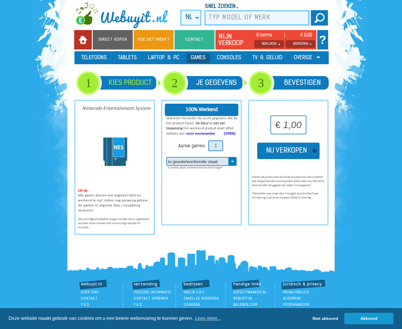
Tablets (127, 58)
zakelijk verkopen (201, 298)
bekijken (269, 44)
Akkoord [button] (369, 318)
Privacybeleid (296, 292)
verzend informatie (152, 292)
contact (89, 298)
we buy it (125, 15)
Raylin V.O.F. (194, 292)
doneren (192, 305)
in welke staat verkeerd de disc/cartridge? (195, 167)
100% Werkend (202, 110)
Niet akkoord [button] (325, 318)
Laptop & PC (163, 58)
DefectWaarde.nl (250, 292)
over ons (90, 292)
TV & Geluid (267, 58)
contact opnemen (151, 298)
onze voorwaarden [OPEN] (210, 133)
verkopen (300, 44)
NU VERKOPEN (288, 150)
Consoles (229, 58)
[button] (207, 318)
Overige (304, 58)
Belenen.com (245, 305)
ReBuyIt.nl (243, 298)
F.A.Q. (85, 305)
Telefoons (94, 58)
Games (198, 58)
